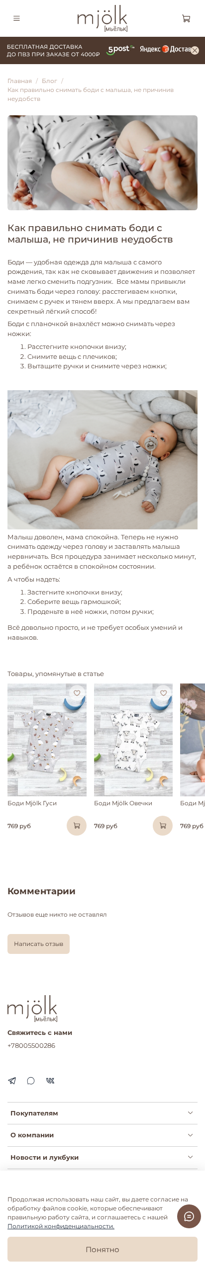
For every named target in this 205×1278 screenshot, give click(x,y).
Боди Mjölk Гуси (32, 803)
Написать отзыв (38, 943)
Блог (49, 81)
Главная (19, 81)
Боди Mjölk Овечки (123, 803)
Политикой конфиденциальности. (60, 1226)
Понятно (102, 1249)
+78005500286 (31, 1045)
